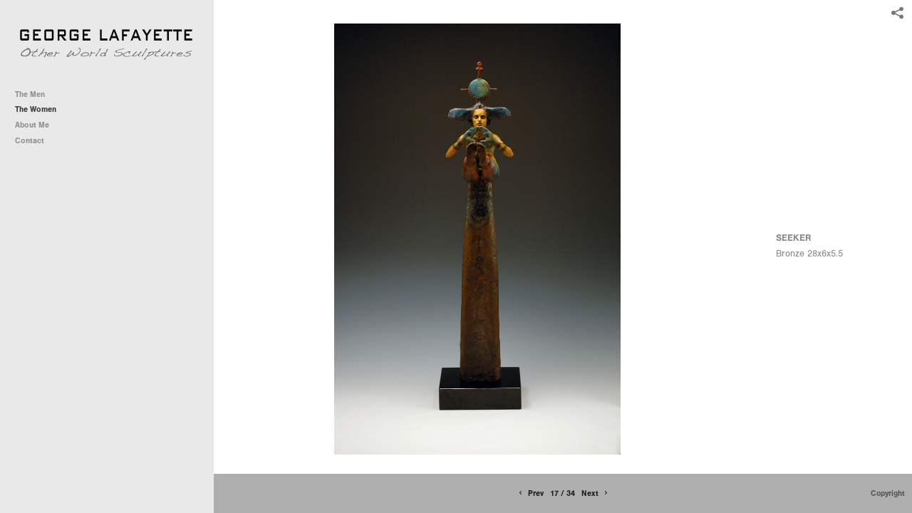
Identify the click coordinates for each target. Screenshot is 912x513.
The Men (30, 94)
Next (591, 493)
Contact (29, 140)
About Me (32, 125)
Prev (535, 493)
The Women (35, 109)
